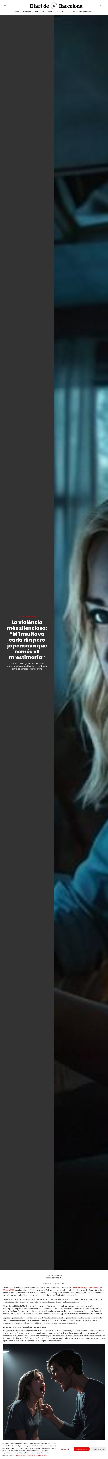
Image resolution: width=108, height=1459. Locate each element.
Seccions (27, 12)
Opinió (60, 12)
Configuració (65, 1449)
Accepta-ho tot (81, 1449)
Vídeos (51, 12)
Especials (71, 12)
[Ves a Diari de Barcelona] (54, 5)
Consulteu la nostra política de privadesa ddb (30, 1455)
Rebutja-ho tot (99, 1449)
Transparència (85, 12)
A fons (16, 12)
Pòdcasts (39, 12)
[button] (5, 5)
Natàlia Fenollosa (55, 1276)
